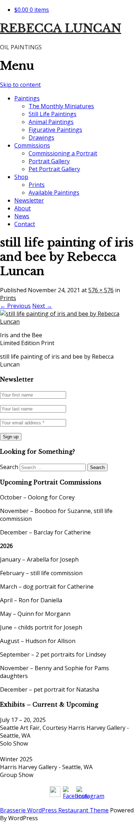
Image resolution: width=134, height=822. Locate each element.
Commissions (32, 145)
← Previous (15, 306)
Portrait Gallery (49, 161)
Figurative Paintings (55, 130)
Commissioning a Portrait (63, 153)
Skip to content (20, 85)
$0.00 (31, 10)
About (22, 208)
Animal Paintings (51, 122)
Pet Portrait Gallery (54, 169)
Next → (42, 306)
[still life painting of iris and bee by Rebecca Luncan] (67, 321)
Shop (21, 177)
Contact (24, 224)
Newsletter (29, 200)
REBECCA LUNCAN (60, 28)
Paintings (27, 98)
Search (9, 467)
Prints (37, 185)
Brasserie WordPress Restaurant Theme (54, 810)
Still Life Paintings (52, 114)
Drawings (41, 137)
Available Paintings (54, 192)
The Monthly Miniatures (61, 106)
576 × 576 (101, 290)
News (21, 216)
